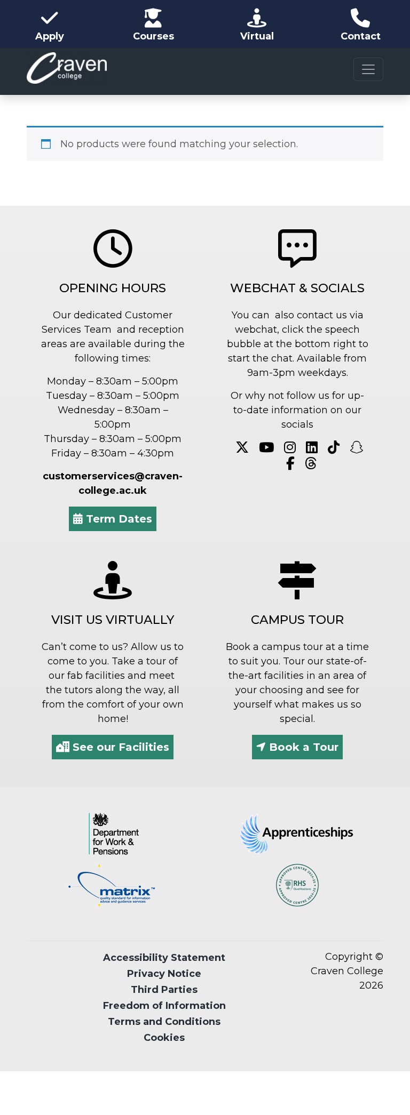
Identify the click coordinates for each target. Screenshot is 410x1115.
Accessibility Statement (164, 958)
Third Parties (164, 990)
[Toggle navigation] (368, 69)
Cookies (164, 1038)
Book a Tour (302, 747)
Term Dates (117, 518)
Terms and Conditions (164, 1022)
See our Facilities (119, 747)
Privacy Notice (164, 974)
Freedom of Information (164, 1006)
